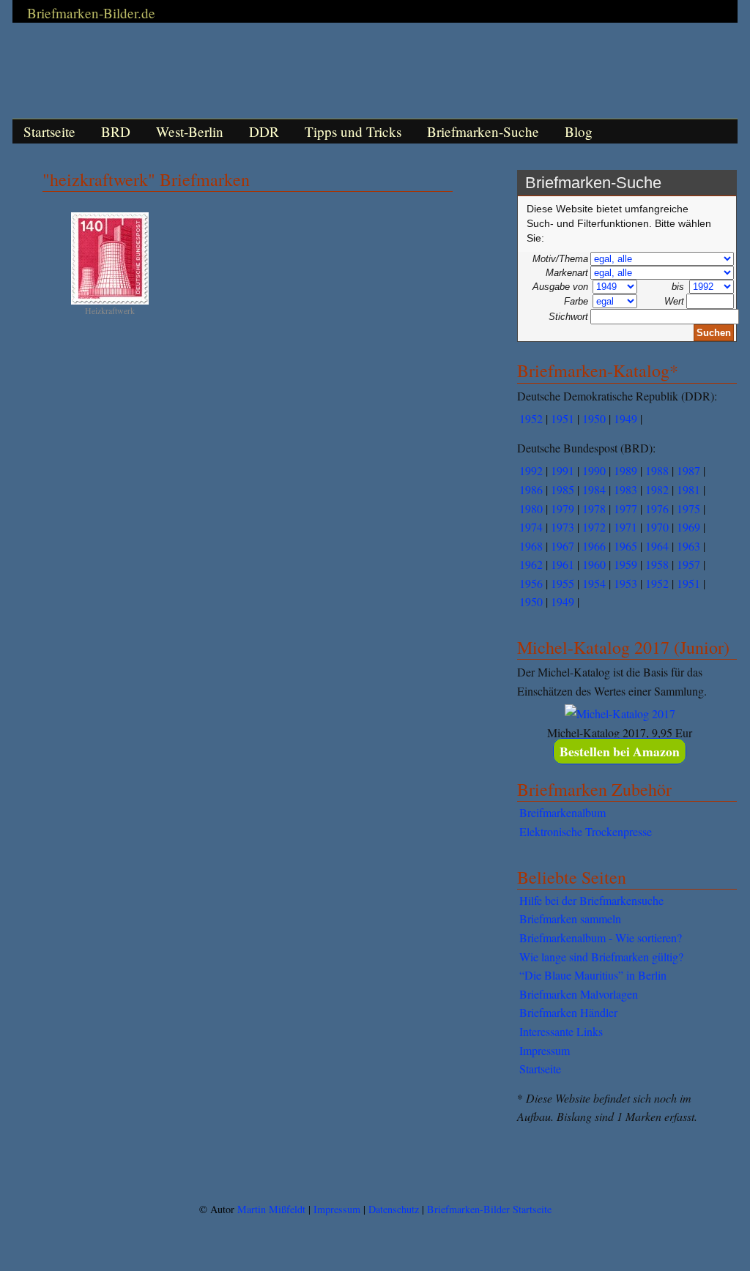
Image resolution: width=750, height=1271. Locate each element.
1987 (688, 470)
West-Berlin (189, 131)
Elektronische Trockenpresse (585, 831)
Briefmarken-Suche (483, 131)
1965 (625, 546)
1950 (594, 418)
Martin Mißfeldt (271, 1209)
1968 (531, 546)
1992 (531, 470)
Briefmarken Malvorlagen (578, 994)
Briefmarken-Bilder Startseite (489, 1209)
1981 (688, 489)
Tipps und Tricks (353, 131)
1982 (657, 489)
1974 (531, 526)
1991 (562, 470)
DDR (264, 131)
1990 (594, 470)
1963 (688, 546)
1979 (562, 508)
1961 (562, 564)
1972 (594, 526)
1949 (625, 418)
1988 (657, 470)
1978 (594, 508)
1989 (625, 470)
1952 (531, 418)
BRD (115, 131)
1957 (688, 564)
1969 (688, 526)
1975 (688, 508)
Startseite (49, 131)
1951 (562, 418)
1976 (657, 508)
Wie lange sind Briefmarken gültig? (601, 956)
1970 (657, 526)
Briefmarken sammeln (570, 918)
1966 (594, 546)
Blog (579, 131)
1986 (531, 489)
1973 (562, 526)
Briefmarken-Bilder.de (91, 13)
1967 (562, 546)
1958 (657, 564)
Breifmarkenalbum (562, 812)
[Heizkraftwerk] (110, 301)
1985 (562, 489)
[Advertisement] (375, 1163)
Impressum (544, 1050)
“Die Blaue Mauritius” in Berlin (593, 975)
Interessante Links (561, 1031)
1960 (594, 564)
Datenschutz (393, 1209)
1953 (625, 583)
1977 (625, 508)
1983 (625, 489)
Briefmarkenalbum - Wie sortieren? (600, 937)
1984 (594, 489)
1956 (531, 583)
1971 (625, 526)
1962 (531, 564)
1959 (625, 564)
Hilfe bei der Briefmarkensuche (591, 900)
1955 (562, 583)
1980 (531, 508)
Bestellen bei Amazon (620, 751)
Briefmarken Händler (568, 1012)
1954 (594, 583)
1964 (657, 546)
